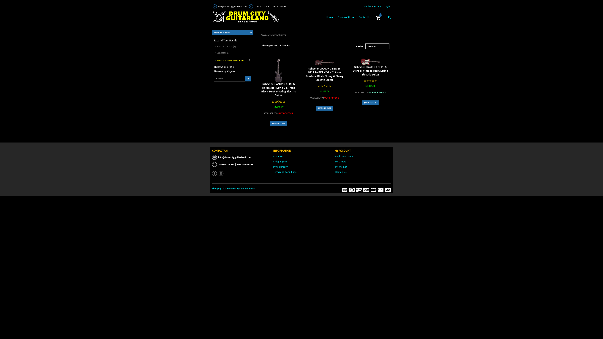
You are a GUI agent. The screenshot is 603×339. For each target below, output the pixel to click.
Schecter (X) (223, 52)
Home (329, 17)
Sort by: (359, 46)
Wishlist (367, 6)
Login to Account (344, 156)
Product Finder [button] (222, 32)
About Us (278, 156)
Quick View (278, 71)
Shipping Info (280, 161)
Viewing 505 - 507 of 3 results (276, 45)
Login (387, 6)
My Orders (340, 161)
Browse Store (346, 17)
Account (378, 6)
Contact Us (365, 17)
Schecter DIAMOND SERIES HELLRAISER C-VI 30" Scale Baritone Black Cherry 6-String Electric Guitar (324, 74)
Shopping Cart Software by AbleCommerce (233, 188)
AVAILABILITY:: (271, 113)
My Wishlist (341, 166)
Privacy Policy (280, 166)
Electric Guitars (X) (226, 46)
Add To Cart (279, 123)
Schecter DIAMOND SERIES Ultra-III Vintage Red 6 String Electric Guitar (370, 70)
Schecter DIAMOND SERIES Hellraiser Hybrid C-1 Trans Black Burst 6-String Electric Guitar (278, 89)
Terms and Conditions (284, 171)
